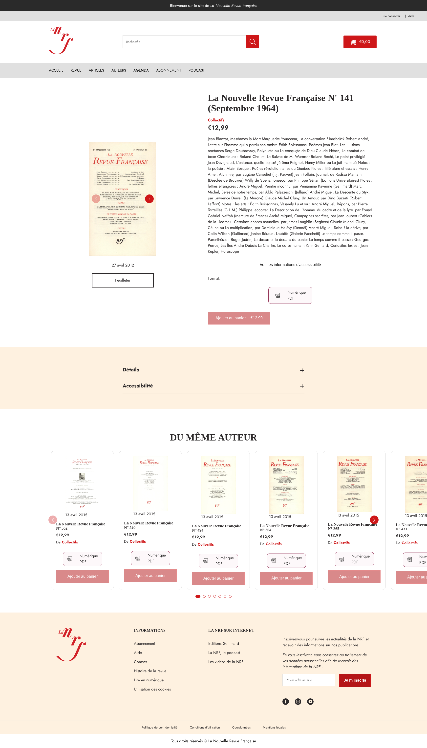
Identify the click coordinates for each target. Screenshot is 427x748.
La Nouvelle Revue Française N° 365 (352, 526)
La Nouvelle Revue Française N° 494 (216, 528)
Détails (131, 369)
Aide (138, 652)
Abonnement (144, 643)
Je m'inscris (355, 680)
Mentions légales (274, 727)
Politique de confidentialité (159, 727)
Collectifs (216, 120)
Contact (140, 662)
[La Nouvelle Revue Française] (71, 660)
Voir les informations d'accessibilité (290, 265)
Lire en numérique (149, 680)
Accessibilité (138, 385)
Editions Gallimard (223, 643)
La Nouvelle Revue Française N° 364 (284, 528)
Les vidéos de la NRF (225, 662)
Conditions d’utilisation (205, 727)
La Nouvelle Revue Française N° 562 (80, 526)
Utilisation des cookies (152, 689)
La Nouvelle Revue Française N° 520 (148, 525)
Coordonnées (241, 727)
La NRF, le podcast (224, 652)
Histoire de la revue (150, 671)
